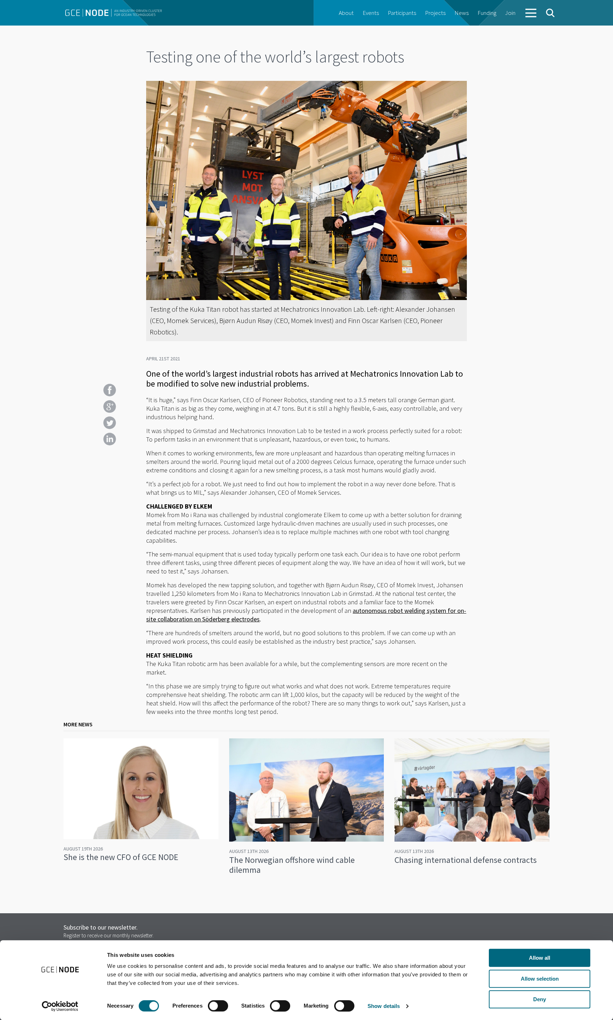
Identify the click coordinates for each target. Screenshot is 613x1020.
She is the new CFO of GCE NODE (120, 857)
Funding (486, 13)
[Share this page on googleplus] (109, 406)
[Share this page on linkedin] (109, 439)
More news (78, 724)
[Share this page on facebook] (109, 390)
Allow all (539, 958)
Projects (435, 13)
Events (371, 13)
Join (510, 13)
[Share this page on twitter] (109, 422)
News (461, 13)
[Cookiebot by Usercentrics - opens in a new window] (60, 1006)
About (346, 13)
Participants (402, 13)
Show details (384, 1006)
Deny (539, 999)
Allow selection (540, 979)
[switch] (218, 1005)
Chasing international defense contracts (465, 859)
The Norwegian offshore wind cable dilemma (292, 864)
